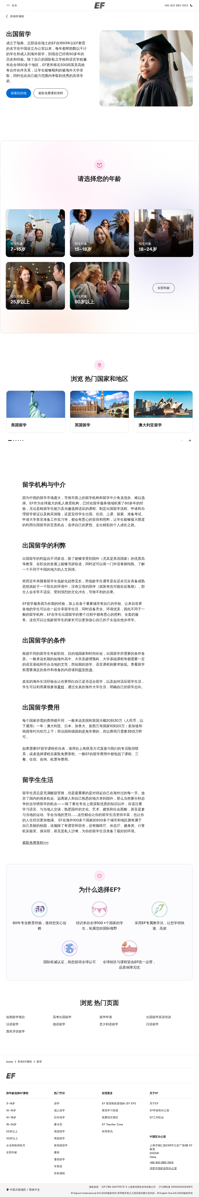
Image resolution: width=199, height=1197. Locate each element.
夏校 (60, 687)
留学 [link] (39, 1061)
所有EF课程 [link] (25, 1061)
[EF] (99, 5)
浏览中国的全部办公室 (163, 1168)
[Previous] (182, 440)
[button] (12, 5)
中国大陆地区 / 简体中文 (25, 1189)
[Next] (190, 440)
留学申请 (85, 670)
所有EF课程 (17, 16)
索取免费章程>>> (35, 843)
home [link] (9, 1061)
